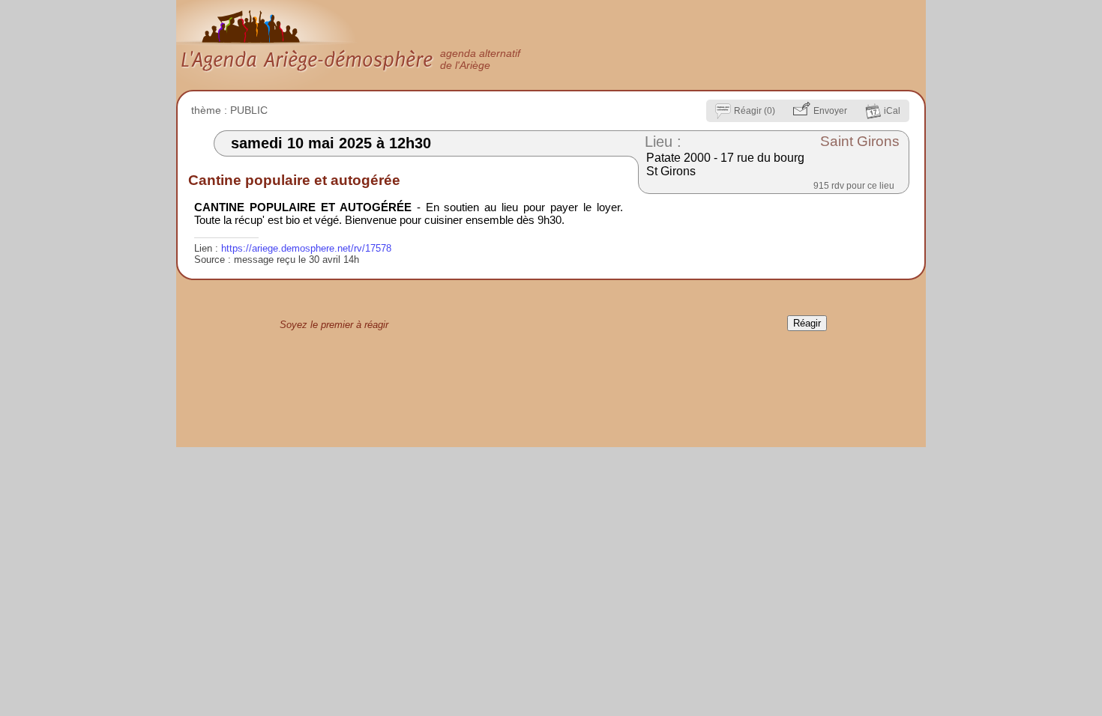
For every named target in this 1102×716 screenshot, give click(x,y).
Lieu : (663, 141)
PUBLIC (249, 110)
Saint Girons (860, 141)
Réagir (807, 323)
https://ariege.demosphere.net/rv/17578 (306, 248)
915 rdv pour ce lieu (853, 185)
